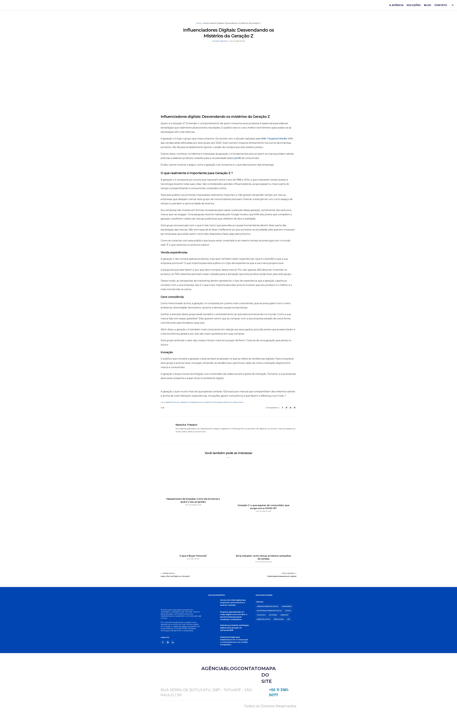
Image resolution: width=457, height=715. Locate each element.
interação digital (196, 402)
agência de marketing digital (267, 606)
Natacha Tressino (186, 424)
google (288, 610)
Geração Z (184, 402)
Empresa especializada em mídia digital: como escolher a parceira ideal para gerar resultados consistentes (233, 616)
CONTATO (440, 5)
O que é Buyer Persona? (193, 555)
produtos (228, 402)
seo (288, 619)
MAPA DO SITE (268, 675)
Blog (198, 23)
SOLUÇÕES (414, 5)
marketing (284, 615)
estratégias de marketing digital (269, 610)
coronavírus (286, 606)
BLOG (427, 5)
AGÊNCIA (212, 668)
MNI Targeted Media (274, 138)
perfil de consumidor (214, 402)
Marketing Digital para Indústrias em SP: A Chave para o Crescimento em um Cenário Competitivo (234, 641)
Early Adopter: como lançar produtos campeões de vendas (263, 557)
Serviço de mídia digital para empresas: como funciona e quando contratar (233, 602)
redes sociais (279, 619)
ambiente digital (172, 402)
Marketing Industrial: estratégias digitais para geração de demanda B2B (234, 627)
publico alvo (238, 402)
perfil (237, 158)
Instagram (273, 615)
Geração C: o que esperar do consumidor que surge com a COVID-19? (263, 507)
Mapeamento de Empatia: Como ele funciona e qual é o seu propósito (193, 500)
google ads (261, 615)
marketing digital (263, 619)
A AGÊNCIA (396, 5)
